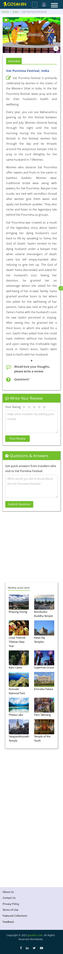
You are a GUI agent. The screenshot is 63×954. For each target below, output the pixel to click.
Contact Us (9, 897)
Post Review (17, 438)
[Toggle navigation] (54, 5)
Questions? (21, 379)
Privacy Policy (11, 904)
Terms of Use (10, 909)
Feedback (8, 921)
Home (5, 11)
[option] (31, 35)
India (15, 11)
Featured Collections (15, 915)
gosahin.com (35, 935)
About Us (8, 892)
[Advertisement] (31, 549)
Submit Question (19, 504)
